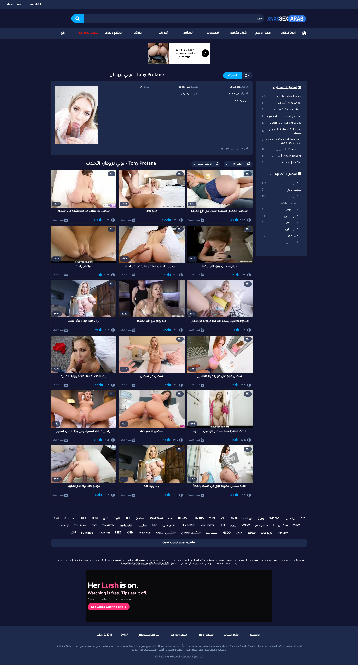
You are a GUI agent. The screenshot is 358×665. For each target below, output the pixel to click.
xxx (127, 518)
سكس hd (280, 525)
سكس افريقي (281, 210)
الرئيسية (304, 33)
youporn (104, 533)
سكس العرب (169, 526)
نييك (170, 518)
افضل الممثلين (285, 87)
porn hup (145, 533)
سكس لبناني (281, 242)
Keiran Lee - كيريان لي (281, 149)
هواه (117, 518)
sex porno (189, 525)
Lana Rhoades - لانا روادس (281, 123)
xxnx (130, 533)
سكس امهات (281, 183)
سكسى (142, 525)
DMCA (124, 635)
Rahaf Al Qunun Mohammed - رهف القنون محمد (281, 141)
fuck (83, 518)
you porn (80, 526)
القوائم (138, 33)
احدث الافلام (288, 33)
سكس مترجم (281, 196)
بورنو (261, 518)
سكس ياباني (281, 190)
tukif (212, 518)
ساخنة (252, 533)
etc (154, 525)
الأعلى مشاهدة (238, 33)
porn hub (87, 533)
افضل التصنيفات (283, 174)
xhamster (108, 526)
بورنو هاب (266, 533)
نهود (233, 525)
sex (222, 525)
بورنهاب (247, 518)
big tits (199, 518)
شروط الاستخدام (149, 635)
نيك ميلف (64, 526)
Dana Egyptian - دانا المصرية (281, 116)
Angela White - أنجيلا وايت (281, 110)
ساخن (140, 518)
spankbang (156, 518)
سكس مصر (261, 526)
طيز (105, 518)
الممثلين (188, 33)
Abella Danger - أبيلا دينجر (281, 156)
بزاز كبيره (290, 518)
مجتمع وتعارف (113, 33)
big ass (183, 518)
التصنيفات (213, 33)
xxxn (239, 533)
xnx (56, 518)
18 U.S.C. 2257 (105, 635)
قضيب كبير (211, 533)
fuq (303, 518)
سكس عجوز (281, 236)
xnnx (296, 525)
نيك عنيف (126, 525)
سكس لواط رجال (88, 33)
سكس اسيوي (281, 216)
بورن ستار (69, 518)
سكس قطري (281, 229)
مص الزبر (283, 533)
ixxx (94, 526)
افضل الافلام (263, 33)
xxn (223, 518)
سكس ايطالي (281, 223)
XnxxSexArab (174, 657)
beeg (118, 533)
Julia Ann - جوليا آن (281, 163)
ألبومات (163, 33)
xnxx (234, 518)
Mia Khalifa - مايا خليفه (281, 96)
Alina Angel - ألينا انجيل (281, 103)
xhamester (207, 526)
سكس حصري (191, 533)
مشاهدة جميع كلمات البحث (179, 543)
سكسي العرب (166, 533)
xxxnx (246, 525)
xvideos (274, 518)
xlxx (95, 518)
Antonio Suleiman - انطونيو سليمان (281, 131)
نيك (73, 533)
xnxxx (227, 533)
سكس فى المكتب (281, 203)
